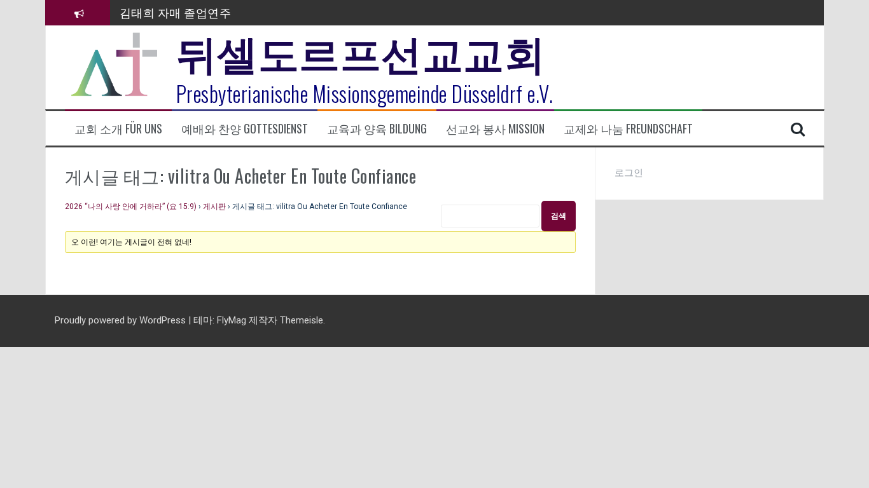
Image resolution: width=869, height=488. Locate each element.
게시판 (214, 206)
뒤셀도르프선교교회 (361, 51)
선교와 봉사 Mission (495, 129)
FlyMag (231, 320)
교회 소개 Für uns (118, 129)
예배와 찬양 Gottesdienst (244, 129)
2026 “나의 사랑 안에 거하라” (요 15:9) (131, 206)
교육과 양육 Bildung (377, 129)
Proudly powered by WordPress (121, 320)
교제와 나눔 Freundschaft (628, 129)
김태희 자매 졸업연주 (176, 12)
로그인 (629, 173)
